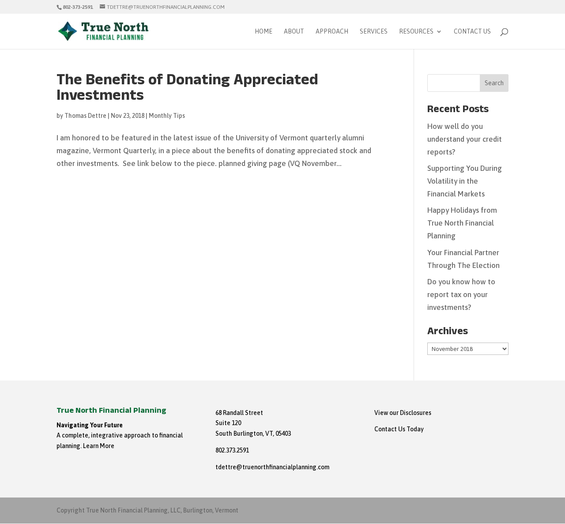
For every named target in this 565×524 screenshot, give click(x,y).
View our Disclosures (402, 412)
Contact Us (472, 31)
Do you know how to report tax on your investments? (461, 294)
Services (374, 31)
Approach (332, 31)
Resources (416, 31)
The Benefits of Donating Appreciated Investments (187, 89)
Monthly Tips (167, 115)
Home (263, 31)
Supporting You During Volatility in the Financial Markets (464, 181)
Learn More (98, 445)
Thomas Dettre (85, 115)
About (294, 31)
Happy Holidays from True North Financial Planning (462, 223)
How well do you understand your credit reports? (464, 139)
